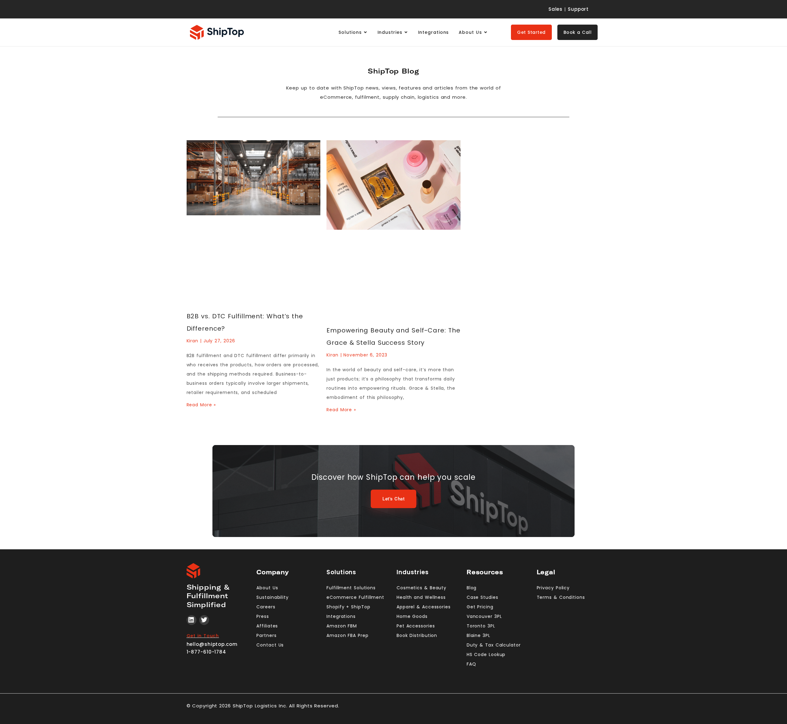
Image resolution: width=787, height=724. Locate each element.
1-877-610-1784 (207, 652)
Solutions (341, 572)
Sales (555, 9)
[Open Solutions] (365, 32)
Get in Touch (203, 636)
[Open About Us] (486, 32)
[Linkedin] (191, 620)
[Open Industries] (406, 32)
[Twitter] (204, 620)
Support (578, 9)
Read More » (201, 405)
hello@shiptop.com (212, 644)
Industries (413, 572)
